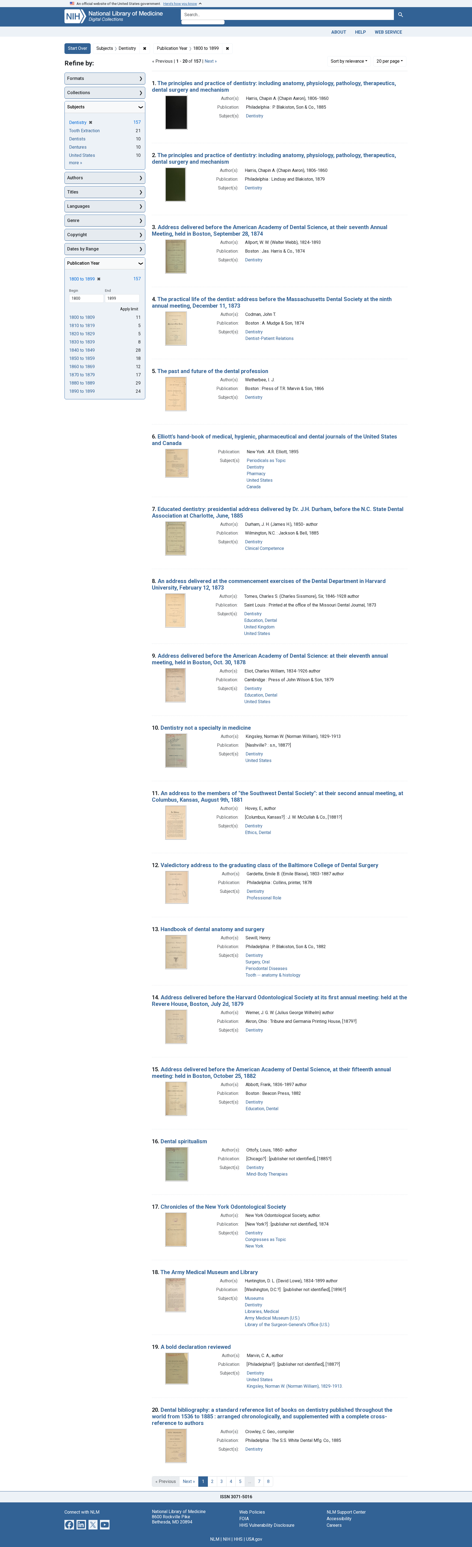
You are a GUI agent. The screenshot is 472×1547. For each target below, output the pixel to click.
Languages (78, 206)
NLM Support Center (346, 1512)
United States (260, 480)
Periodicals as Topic (266, 460)
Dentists (77, 139)
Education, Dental (260, 620)
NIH (226, 1539)
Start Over (77, 48)
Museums (254, 1298)
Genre (73, 220)
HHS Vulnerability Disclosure (266, 1525)
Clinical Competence (264, 548)
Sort (347, 61)
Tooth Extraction (84, 130)
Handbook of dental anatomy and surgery (212, 929)
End (108, 290)
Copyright (77, 234)
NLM (214, 1539)
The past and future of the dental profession (212, 371)
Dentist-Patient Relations (269, 338)
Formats (75, 78)
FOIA (244, 1518)
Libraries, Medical (262, 1311)
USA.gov (254, 1539)
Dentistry (254, 116)
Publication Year (83, 263)
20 (388, 61)
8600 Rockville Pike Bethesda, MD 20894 (172, 1519)
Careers (334, 1525)
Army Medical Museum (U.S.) (272, 1318)
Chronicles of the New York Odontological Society (223, 1206)
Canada (254, 486)
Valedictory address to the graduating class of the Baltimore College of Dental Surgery (269, 865)
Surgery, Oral (258, 962)
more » (75, 162)
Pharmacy (256, 473)
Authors (75, 177)
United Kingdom (259, 627)
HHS (238, 1539)
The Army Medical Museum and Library (209, 1272)
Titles (72, 192)
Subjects (76, 106)
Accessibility (339, 1518)
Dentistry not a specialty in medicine (206, 728)
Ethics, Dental (258, 832)
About (338, 32)
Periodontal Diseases (266, 968)
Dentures (78, 147)
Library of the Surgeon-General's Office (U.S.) (287, 1324)
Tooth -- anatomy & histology (273, 975)
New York (254, 1246)
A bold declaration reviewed (196, 1347)
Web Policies (252, 1512)
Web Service (388, 32)
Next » (211, 61)
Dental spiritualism (184, 1141)
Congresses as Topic (265, 1239)
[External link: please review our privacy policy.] (69, 1524)
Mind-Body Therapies (267, 1174)
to (82, 317)
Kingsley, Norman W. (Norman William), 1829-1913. (295, 1386)
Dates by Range (83, 249)
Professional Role (264, 898)
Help (360, 32)
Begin (73, 290)
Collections (78, 92)
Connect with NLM (81, 1512)
